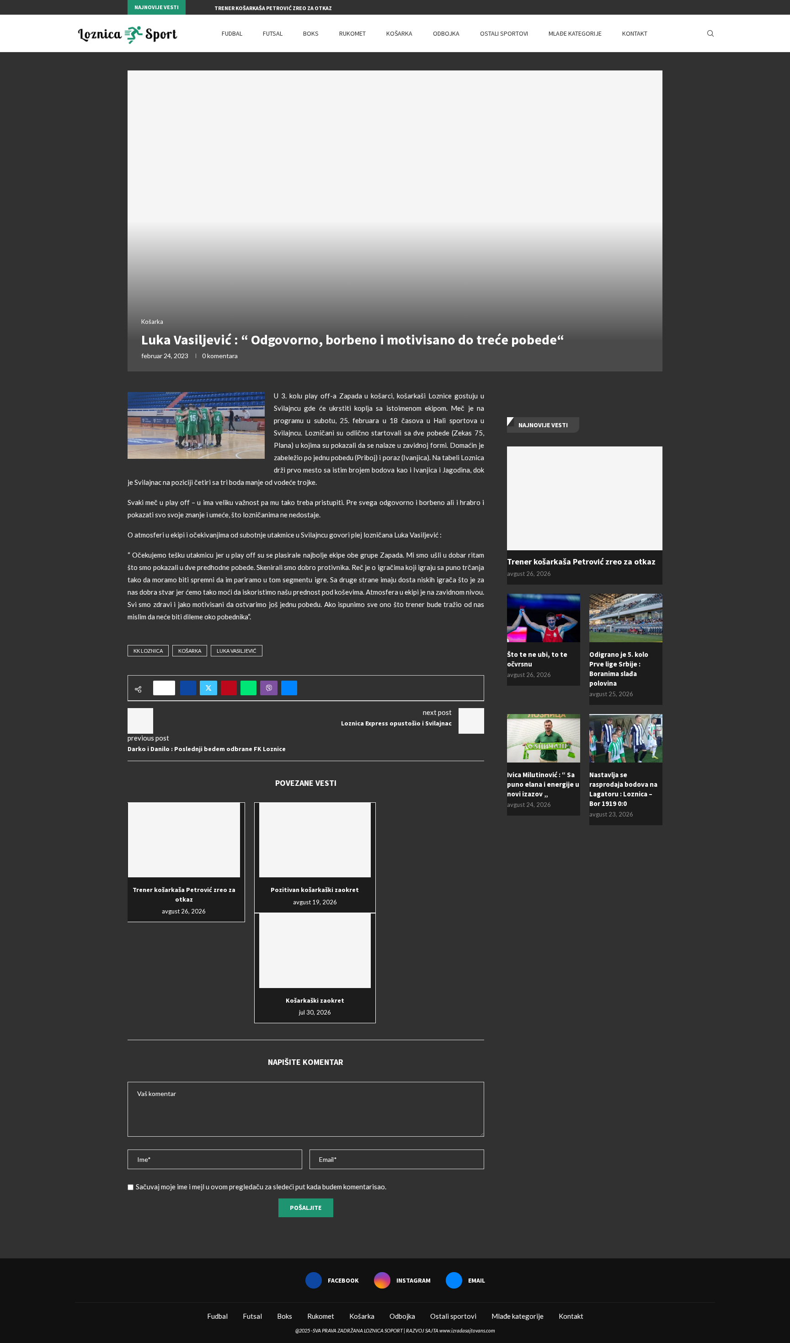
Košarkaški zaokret (315, 1000)
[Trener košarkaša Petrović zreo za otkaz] (184, 840)
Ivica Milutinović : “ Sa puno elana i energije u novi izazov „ (543, 784)
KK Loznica (148, 651)
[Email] (660, 7)
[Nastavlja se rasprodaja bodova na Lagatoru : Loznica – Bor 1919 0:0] (625, 738)
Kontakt (634, 33)
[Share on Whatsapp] (248, 688)
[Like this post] (167, 688)
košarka (189, 651)
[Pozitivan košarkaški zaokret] (315, 840)
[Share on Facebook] (188, 688)
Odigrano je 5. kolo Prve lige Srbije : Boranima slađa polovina (618, 669)
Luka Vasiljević (236, 651)
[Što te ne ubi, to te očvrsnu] (543, 618)
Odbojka (446, 33)
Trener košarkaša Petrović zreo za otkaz (273, 8)
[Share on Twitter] (208, 688)
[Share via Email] (289, 688)
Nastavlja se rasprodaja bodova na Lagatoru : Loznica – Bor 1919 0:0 (623, 789)
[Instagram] (649, 7)
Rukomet (352, 33)
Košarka (399, 33)
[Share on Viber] (269, 688)
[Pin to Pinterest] (229, 688)
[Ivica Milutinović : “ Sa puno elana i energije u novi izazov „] (543, 738)
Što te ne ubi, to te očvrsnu (537, 659)
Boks (311, 33)
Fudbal (232, 33)
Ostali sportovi (504, 33)
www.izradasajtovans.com (467, 1330)
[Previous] (194, 7)
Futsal (273, 33)
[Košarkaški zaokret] (315, 950)
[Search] (710, 33)
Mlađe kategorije (575, 33)
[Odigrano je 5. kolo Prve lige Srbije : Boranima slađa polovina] (625, 618)
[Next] (206, 7)
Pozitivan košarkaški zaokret (315, 890)
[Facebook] (639, 7)
